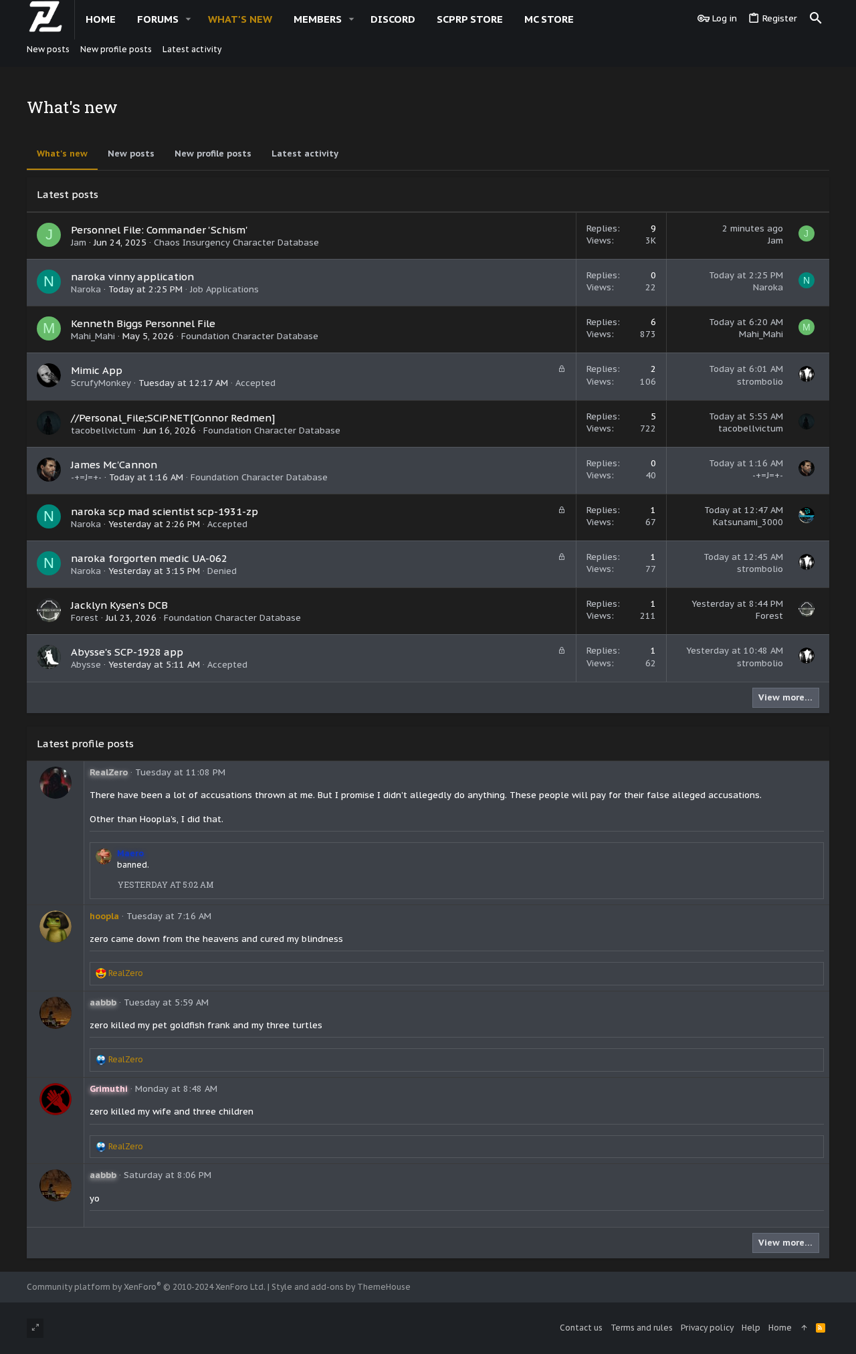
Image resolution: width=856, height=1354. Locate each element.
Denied (222, 571)
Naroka (86, 289)
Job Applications (224, 289)
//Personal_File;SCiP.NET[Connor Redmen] (173, 417)
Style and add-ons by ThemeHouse (341, 1287)
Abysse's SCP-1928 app (127, 652)
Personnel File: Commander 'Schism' (159, 229)
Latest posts (67, 194)
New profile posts (213, 153)
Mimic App (96, 370)
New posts (131, 153)
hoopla (104, 916)
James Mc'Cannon (114, 464)
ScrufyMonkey (101, 383)
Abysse (86, 664)
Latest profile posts (85, 743)
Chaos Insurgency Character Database (236, 242)
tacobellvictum (103, 430)
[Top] (804, 1328)
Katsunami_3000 (748, 522)
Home (780, 1328)
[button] (188, 19)
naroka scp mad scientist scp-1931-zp (164, 511)
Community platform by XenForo (146, 1287)
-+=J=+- (86, 477)
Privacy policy (707, 1328)
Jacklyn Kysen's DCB (119, 605)
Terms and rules (642, 1328)
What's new (62, 153)
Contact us (581, 1328)
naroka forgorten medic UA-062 (149, 558)
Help (751, 1328)
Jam (78, 242)
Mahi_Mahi (93, 336)
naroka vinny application (132, 276)
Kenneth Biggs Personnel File (143, 323)
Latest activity (305, 153)
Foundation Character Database (249, 336)
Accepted (255, 383)
